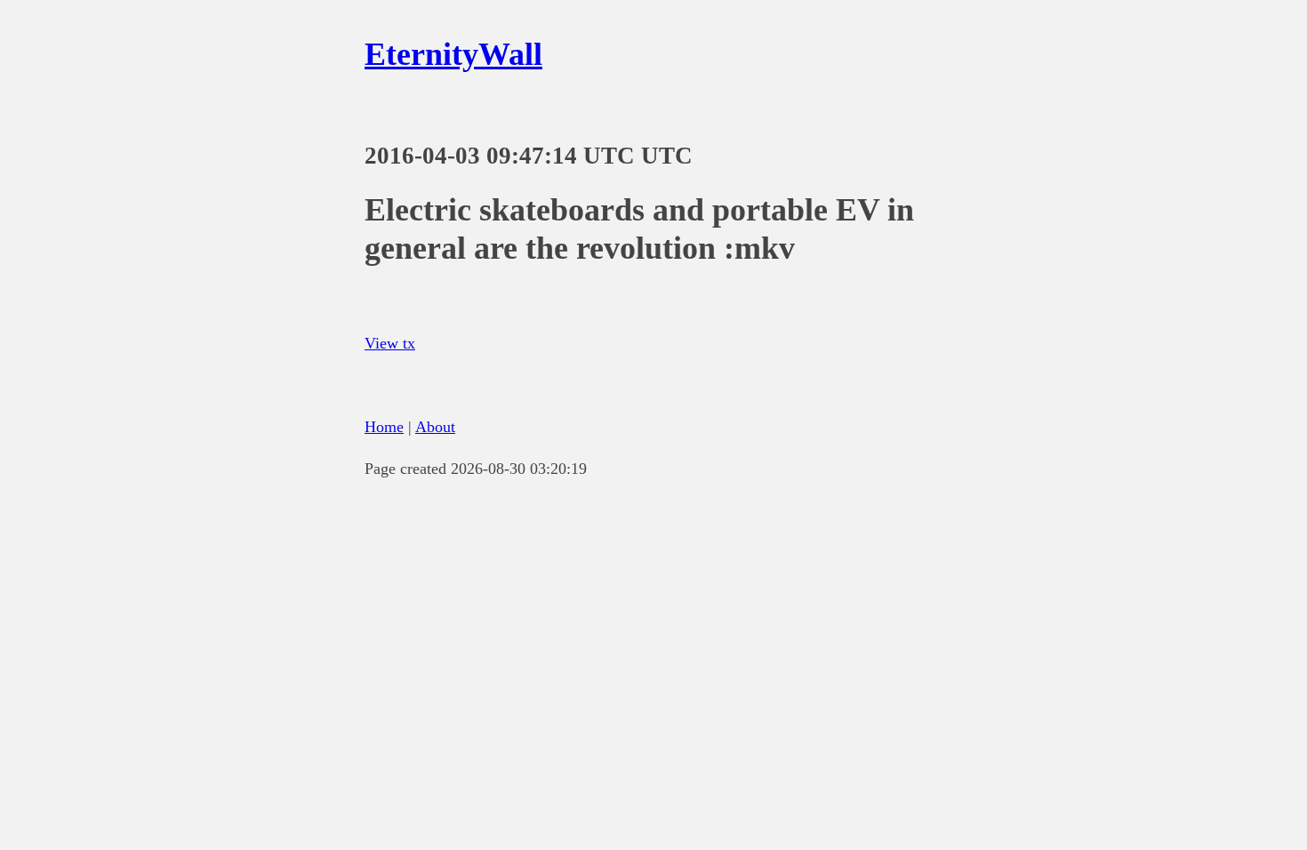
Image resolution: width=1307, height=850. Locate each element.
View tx (390, 343)
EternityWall (453, 54)
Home (384, 427)
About (435, 427)
